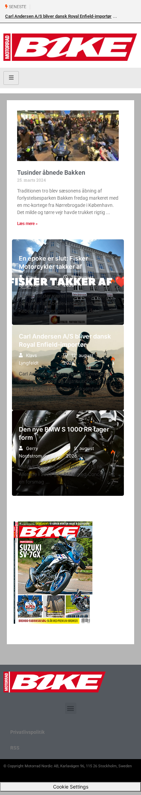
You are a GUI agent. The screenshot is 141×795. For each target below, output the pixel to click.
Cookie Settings (70, 787)
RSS (15, 748)
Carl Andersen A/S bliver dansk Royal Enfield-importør (58, 16)
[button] (70, 708)
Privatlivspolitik (27, 732)
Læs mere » (27, 223)
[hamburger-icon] (11, 78)
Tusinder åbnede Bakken (51, 172)
